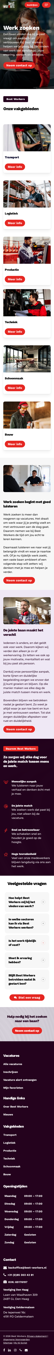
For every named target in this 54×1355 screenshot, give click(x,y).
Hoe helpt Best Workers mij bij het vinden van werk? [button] (22, 902)
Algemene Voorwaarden (16, 1339)
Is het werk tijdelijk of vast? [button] (22, 943)
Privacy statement (37, 1336)
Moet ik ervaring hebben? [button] (20, 960)
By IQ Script (20, 1342)
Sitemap (7, 1342)
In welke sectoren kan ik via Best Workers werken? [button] (21, 923)
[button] (46, 4)
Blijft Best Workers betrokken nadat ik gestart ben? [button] (22, 979)
